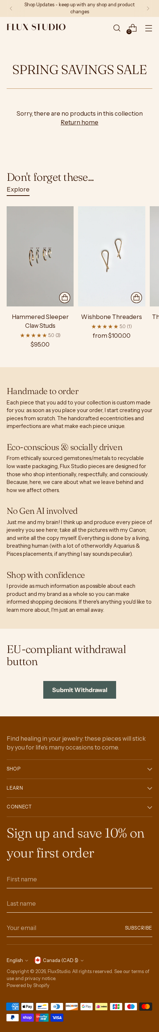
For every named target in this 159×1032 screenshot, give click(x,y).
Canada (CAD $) (60, 960)
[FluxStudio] (36, 28)
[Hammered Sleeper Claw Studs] (40, 256)
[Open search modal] (116, 28)
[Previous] (11, 8)
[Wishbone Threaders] (111, 256)
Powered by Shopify (28, 985)
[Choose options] (65, 297)
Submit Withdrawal (79, 690)
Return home (79, 122)
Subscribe (139, 928)
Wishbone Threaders (111, 316)
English (15, 960)
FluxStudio (59, 971)
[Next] (148, 8)
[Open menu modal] (148, 28)
